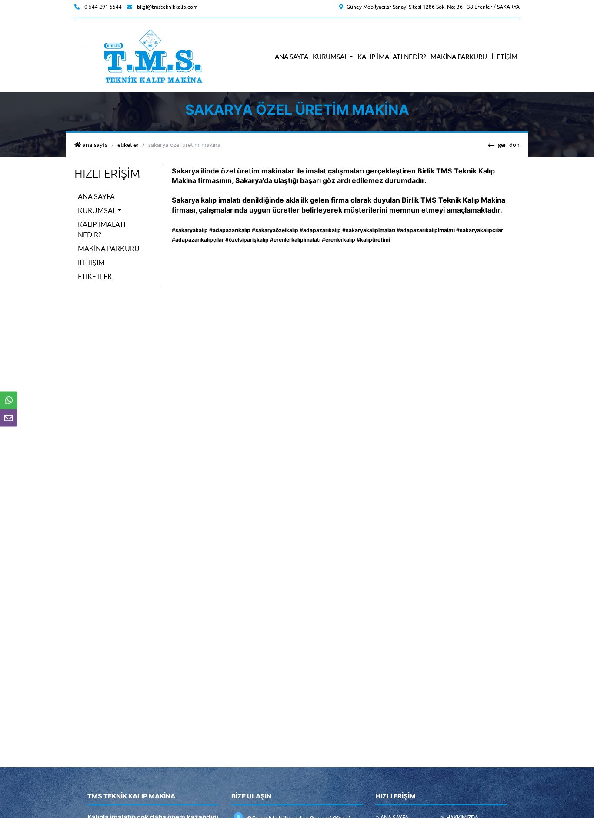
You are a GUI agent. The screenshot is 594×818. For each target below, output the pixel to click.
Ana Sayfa (291, 56)
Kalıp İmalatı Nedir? (391, 56)
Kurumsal (330, 56)
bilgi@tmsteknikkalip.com (167, 6)
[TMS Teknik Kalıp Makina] (150, 56)
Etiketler (128, 145)
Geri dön (509, 145)
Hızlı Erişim (107, 173)
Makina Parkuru (458, 56)
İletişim (504, 56)
